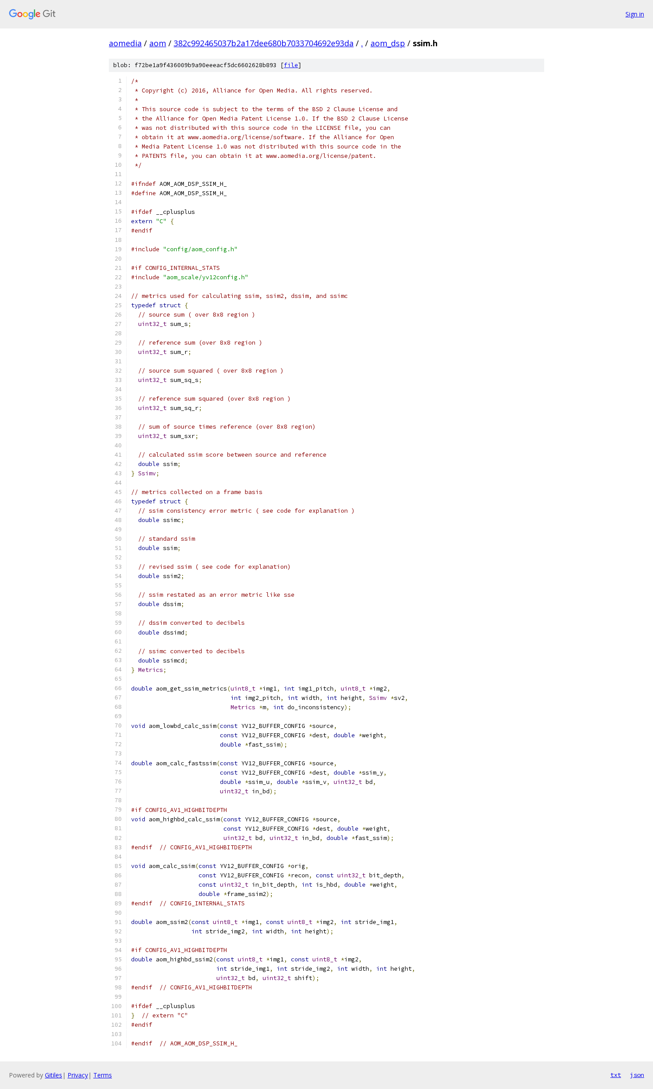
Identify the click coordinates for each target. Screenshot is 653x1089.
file (291, 65)
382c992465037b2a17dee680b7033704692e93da (264, 43)
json (637, 1075)
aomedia (125, 43)
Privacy (78, 1075)
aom (157, 43)
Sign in (634, 14)
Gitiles (53, 1075)
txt (615, 1075)
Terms (102, 1075)
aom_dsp (387, 43)
